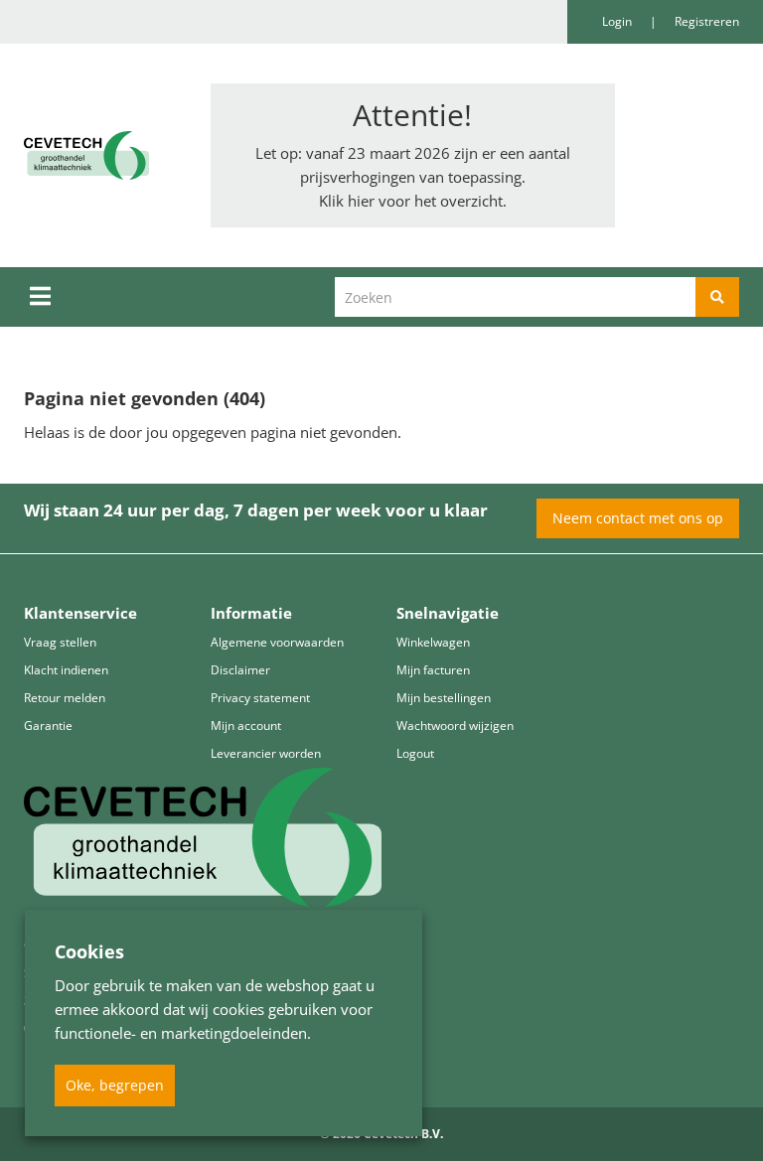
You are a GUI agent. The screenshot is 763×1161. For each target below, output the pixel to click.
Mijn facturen (433, 669)
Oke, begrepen (115, 1085)
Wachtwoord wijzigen (455, 725)
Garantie (48, 725)
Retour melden (64, 697)
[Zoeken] (717, 297)
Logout (415, 753)
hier (361, 201)
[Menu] (40, 296)
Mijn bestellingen (443, 697)
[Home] (102, 155)
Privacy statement (260, 697)
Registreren (707, 21)
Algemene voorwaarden (277, 642)
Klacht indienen (66, 669)
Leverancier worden (266, 753)
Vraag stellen (60, 642)
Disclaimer (240, 669)
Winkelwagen (433, 642)
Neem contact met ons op (637, 517)
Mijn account (246, 725)
